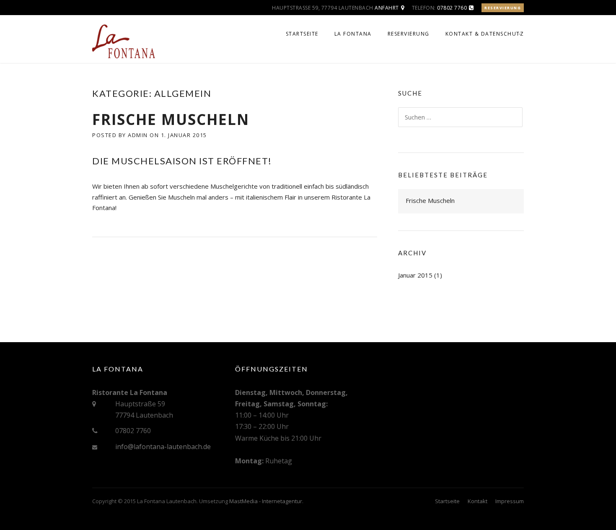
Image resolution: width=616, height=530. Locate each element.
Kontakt (477, 501)
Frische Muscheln (170, 119)
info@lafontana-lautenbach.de (163, 446)
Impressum (509, 501)
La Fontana (353, 33)
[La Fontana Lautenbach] (123, 43)
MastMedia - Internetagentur (265, 501)
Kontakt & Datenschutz (484, 33)
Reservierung (502, 7)
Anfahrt (387, 7)
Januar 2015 (415, 275)
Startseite (302, 33)
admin (138, 135)
